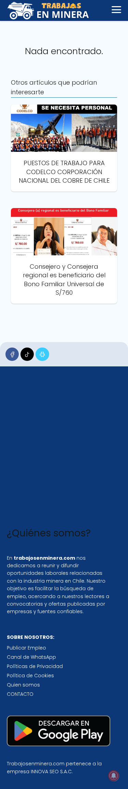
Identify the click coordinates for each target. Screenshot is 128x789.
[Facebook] (12, 354)
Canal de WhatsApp (31, 657)
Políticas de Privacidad (35, 666)
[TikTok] (27, 354)
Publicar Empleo (26, 647)
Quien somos (23, 684)
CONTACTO (20, 694)
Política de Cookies (30, 675)
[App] (42, 354)
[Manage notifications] (113, 775)
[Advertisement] (64, 448)
